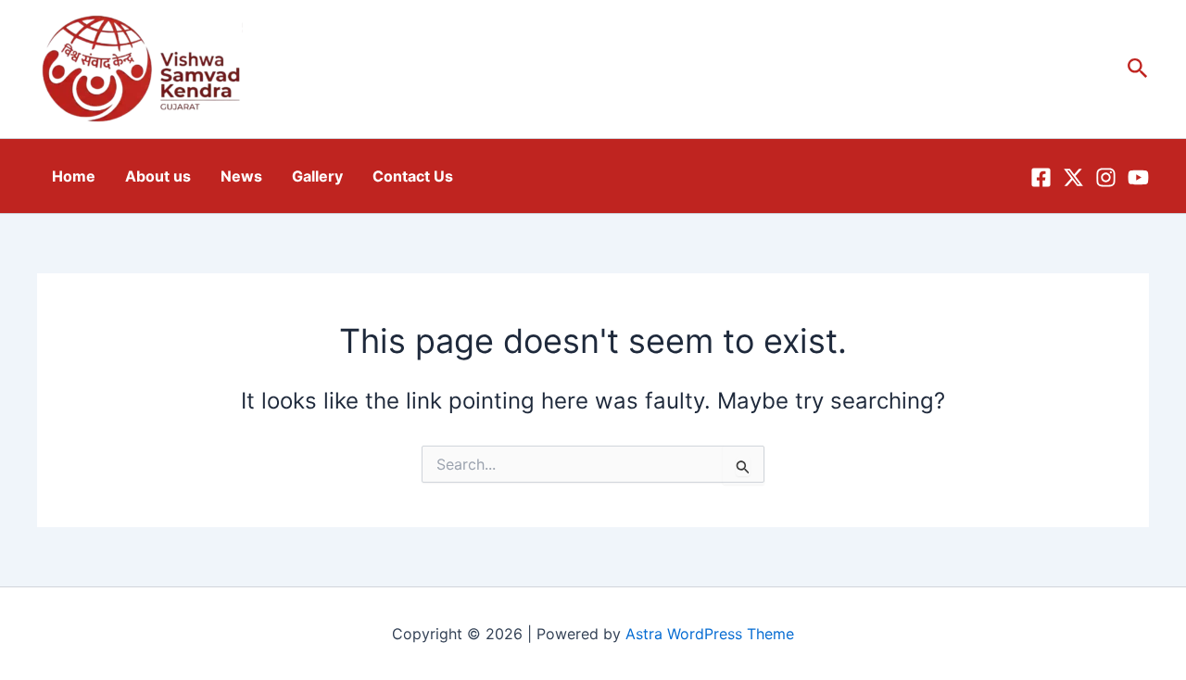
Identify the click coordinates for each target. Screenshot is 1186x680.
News (241, 176)
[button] (1138, 69)
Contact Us (412, 176)
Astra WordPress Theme (709, 633)
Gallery (317, 176)
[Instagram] (1106, 177)
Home (73, 176)
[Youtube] (1138, 177)
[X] (1073, 177)
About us (158, 176)
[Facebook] (1041, 177)
